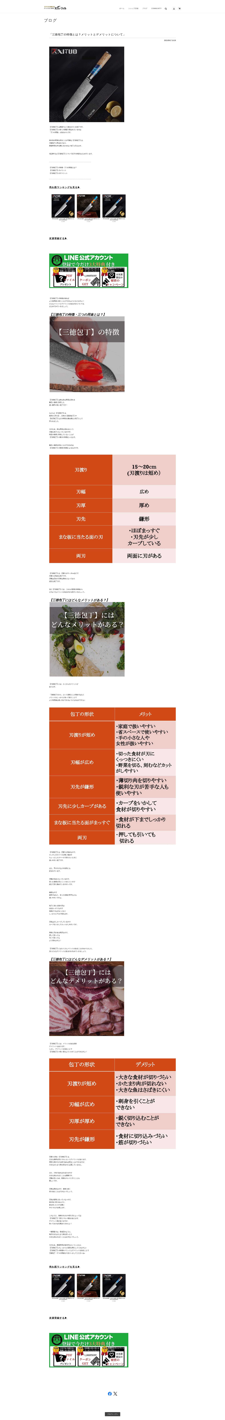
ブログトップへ (112, 1414)
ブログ (144, 8)
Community (156, 8)
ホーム (121, 8)
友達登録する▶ (58, 238)
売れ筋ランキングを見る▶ (64, 187)
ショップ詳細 (133, 8)
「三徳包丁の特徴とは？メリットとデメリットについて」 (87, 34)
